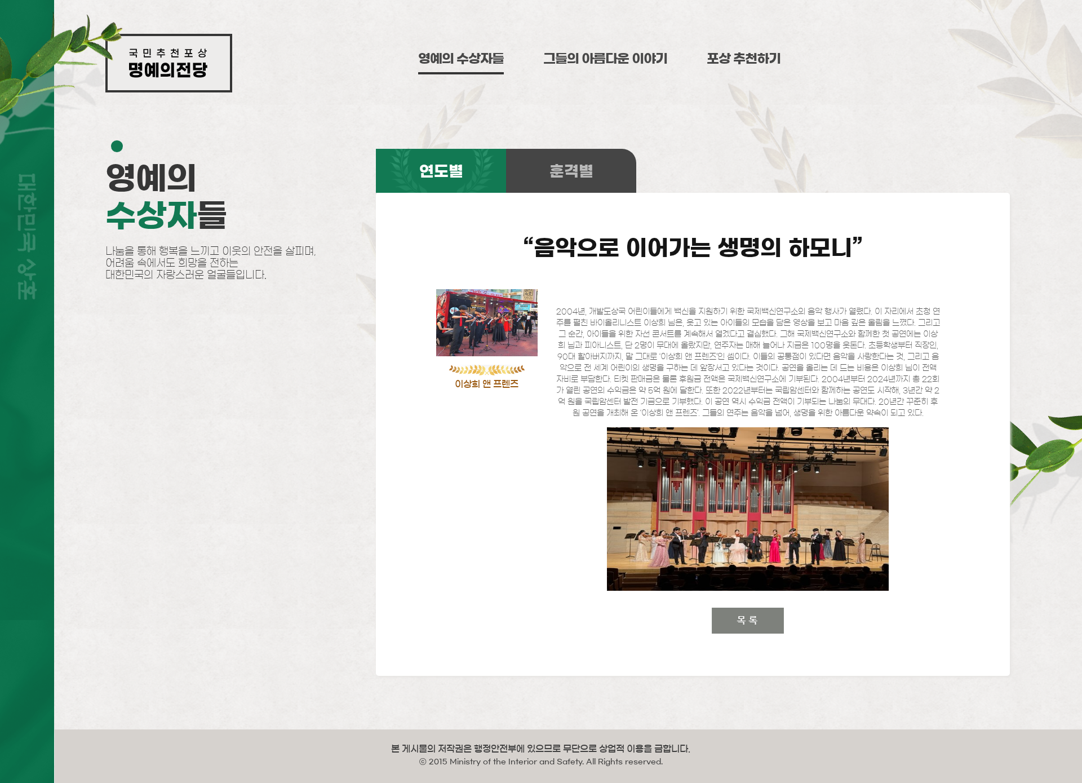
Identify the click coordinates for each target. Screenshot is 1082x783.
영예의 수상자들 (461, 58)
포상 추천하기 (744, 58)
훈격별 (571, 171)
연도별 (441, 171)
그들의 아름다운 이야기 (605, 58)
